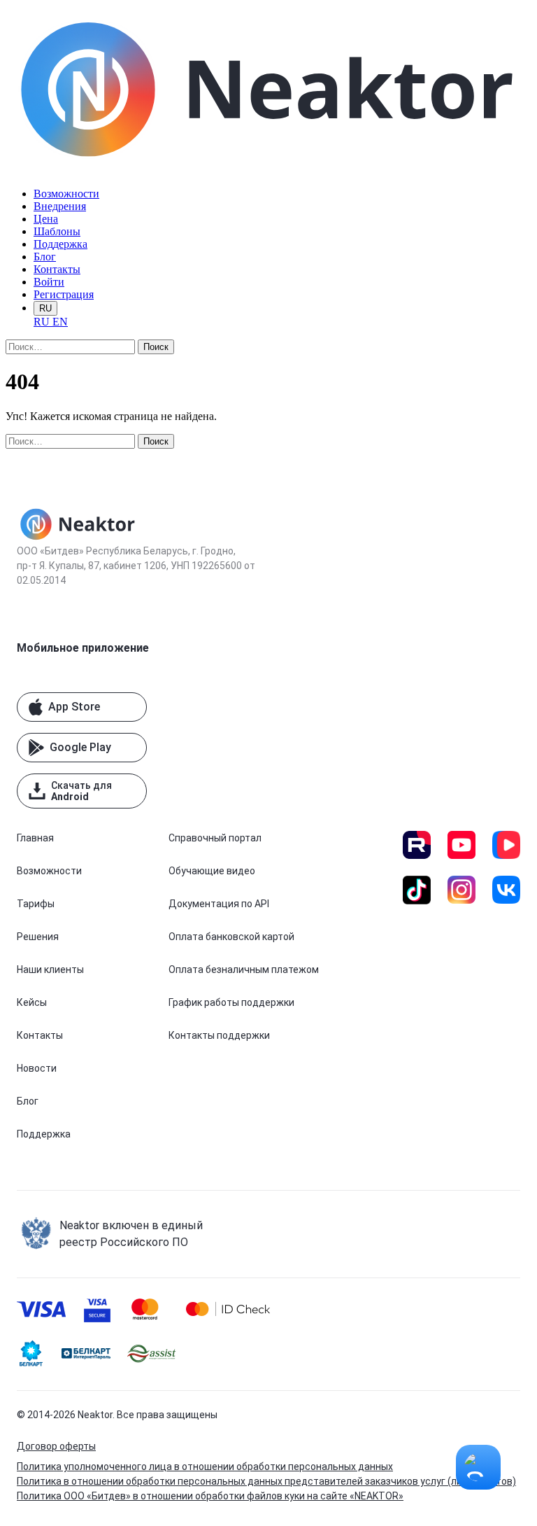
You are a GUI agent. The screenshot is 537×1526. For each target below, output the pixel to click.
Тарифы (36, 903)
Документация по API (219, 903)
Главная (35, 838)
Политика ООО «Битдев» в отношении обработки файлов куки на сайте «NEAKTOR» (210, 1496)
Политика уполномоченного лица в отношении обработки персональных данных (205, 1466)
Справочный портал (215, 838)
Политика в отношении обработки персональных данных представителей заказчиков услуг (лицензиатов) (266, 1481)
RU (45, 308)
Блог (45, 256)
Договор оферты (56, 1446)
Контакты (57, 269)
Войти (49, 282)
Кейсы (32, 1002)
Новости (37, 1068)
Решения (38, 936)
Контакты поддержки (219, 1035)
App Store (74, 706)
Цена (46, 219)
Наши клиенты (50, 969)
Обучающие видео (212, 870)
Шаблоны (57, 231)
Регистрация (64, 294)
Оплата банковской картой (231, 936)
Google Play (80, 747)
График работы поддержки (231, 1002)
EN (60, 322)
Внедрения (60, 206)
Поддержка (60, 244)
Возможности (66, 194)
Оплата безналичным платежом (244, 969)
